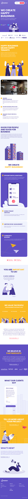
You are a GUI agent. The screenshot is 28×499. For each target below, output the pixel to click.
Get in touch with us (13, 338)
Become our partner (13, 364)
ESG (1, 487)
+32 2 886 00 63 (12, 486)
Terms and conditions (3, 486)
